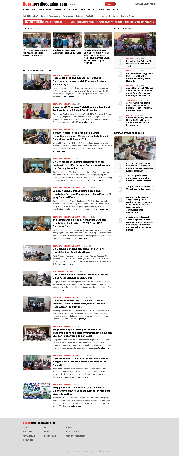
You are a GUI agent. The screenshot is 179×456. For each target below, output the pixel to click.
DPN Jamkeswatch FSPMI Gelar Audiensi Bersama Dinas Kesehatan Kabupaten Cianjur (80, 276)
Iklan (46, 432)
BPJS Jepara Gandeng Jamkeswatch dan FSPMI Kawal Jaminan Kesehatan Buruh (79, 250)
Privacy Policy (72, 432)
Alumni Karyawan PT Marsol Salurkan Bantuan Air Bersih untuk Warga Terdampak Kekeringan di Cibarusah (139, 92)
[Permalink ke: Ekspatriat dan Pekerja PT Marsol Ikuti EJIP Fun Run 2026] (135, 44)
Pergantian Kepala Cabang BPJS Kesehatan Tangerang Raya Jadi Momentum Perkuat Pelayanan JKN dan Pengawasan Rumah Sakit (82, 332)
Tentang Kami (29, 436)
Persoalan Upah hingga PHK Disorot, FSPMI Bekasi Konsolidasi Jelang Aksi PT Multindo (139, 77)
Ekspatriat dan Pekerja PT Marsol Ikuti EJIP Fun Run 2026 (138, 63)
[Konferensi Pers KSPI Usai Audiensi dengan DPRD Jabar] (67, 40)
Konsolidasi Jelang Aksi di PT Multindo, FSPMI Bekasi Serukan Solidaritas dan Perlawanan (96, 22)
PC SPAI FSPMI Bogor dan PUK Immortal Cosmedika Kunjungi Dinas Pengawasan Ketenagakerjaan (139, 167)
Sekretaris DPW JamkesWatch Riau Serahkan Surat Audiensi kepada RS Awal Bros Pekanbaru (81, 108)
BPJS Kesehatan (65, 75)
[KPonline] (45, 4)
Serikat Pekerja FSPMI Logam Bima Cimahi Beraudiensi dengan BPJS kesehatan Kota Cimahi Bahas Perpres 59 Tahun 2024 (80, 136)
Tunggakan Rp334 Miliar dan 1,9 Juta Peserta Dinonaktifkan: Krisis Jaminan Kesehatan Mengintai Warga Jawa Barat (82, 391)
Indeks (69, 428)
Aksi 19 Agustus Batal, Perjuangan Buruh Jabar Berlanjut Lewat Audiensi (138, 178)
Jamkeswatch (77, 188)
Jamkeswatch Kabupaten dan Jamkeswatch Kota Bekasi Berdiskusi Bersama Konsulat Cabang (139, 107)
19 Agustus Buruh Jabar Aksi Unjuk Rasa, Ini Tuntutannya (140, 187)
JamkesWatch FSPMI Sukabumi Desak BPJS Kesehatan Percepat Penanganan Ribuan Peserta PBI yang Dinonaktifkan (82, 194)
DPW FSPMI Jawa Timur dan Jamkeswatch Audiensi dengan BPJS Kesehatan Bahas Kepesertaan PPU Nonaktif (81, 362)
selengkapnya (68, 96)
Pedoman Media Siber (75, 436)
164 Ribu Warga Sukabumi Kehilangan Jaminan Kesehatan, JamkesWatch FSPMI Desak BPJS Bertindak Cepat (79, 223)
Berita (55, 75)
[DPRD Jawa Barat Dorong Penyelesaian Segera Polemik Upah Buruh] (37, 40)
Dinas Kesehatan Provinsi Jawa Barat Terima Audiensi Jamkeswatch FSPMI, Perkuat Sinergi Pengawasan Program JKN (79, 304)
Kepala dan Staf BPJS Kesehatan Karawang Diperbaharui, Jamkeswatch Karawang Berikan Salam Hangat (79, 81)
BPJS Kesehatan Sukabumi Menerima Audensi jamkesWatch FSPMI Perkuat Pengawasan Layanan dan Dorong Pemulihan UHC (81, 165)
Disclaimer (28, 440)
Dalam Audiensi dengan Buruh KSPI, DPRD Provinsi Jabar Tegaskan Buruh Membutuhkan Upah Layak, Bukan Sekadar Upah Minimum (97, 56)
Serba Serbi (131, 59)
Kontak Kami (50, 436)
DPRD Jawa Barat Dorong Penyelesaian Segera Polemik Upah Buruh (35, 53)
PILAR (85, 188)
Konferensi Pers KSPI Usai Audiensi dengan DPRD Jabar (67, 51)
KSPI (46, 428)
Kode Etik (27, 432)
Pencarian (111, 4)
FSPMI (25, 428)
